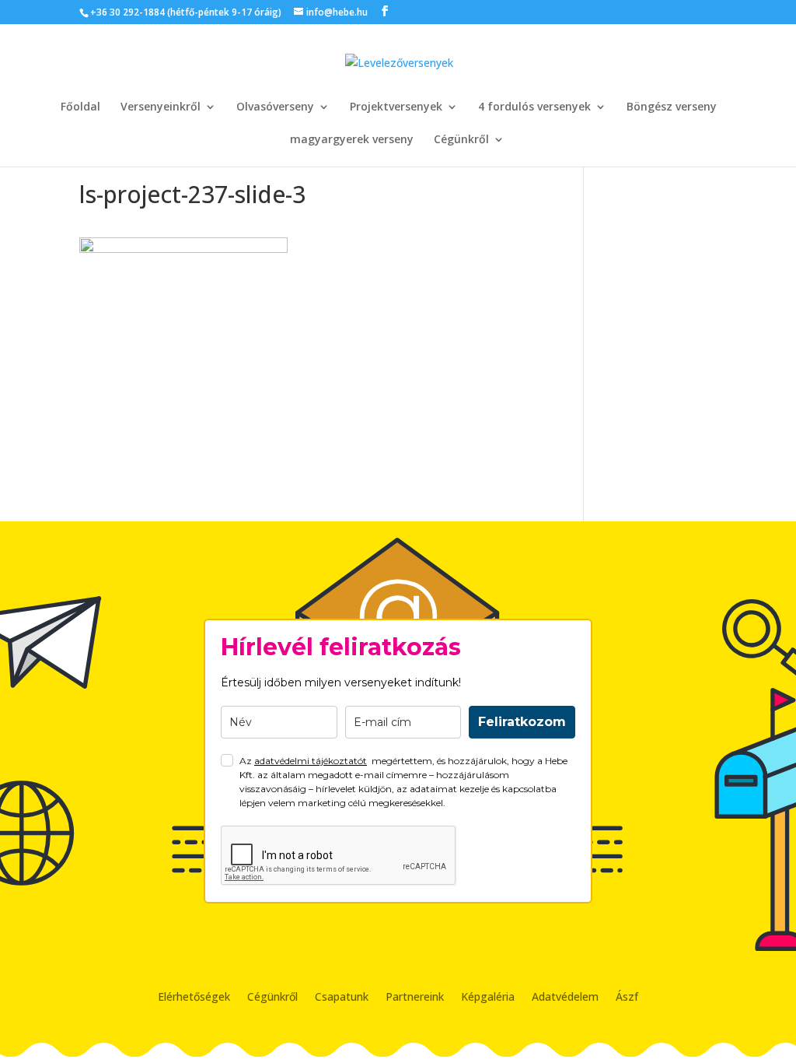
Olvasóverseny (275, 107)
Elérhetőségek (194, 997)
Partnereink (415, 997)
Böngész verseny (672, 107)
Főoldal (80, 107)
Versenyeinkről (160, 107)
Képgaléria (488, 997)
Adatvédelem (565, 997)
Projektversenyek (396, 107)
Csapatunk (341, 997)
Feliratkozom (522, 721)
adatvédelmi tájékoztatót (310, 761)
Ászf (627, 997)
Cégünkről (461, 140)
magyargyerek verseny (352, 140)
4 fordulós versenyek (534, 107)
